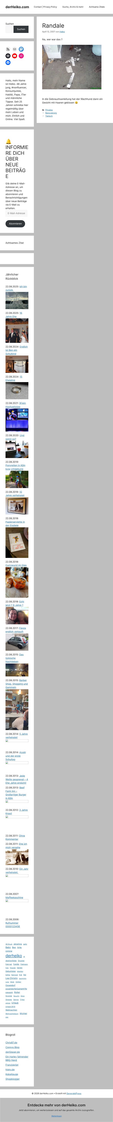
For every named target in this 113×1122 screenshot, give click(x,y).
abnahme (18, 944)
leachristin (22, 978)
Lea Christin (12, 978)
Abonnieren (15, 223)
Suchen (10, 23)
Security (16, 996)
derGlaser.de (13, 1052)
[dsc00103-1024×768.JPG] (71, 92)
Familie (16, 964)
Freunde (13, 968)
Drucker (21, 961)
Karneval (14, 975)
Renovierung (51, 113)
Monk (12, 982)
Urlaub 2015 (10, 1007)
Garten (19, 968)
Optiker (18, 982)
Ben (14, 947)
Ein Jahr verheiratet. (17, 871)
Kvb (20, 975)
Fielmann (24, 964)
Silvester (9, 1000)
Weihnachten (11, 1010)
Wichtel (23, 1013)
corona (9, 951)
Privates (49, 110)
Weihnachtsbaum (12, 1014)
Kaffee (8, 975)
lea (24, 975)
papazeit (9, 992)
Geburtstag (11, 971)
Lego (7, 982)
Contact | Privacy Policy (45, 7)
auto (25, 944)
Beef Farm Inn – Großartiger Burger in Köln (16, 793)
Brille (19, 947)
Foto (7, 968)
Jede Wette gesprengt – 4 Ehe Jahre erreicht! (17, 779)
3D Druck (9, 944)
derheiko (14, 955)
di (24, 957)
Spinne (16, 1000)
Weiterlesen (56, 1116)
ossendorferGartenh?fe (16, 989)
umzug (8, 1003)
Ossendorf (10, 985)
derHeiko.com (17, 7)
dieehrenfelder (11, 961)
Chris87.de (11, 1042)
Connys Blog (12, 1047)
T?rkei (22, 1000)
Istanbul (20, 971)
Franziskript (12, 1065)
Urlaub (15, 1003)
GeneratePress (74, 1093)
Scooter (9, 996)
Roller (17, 992)
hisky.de (10, 1069)
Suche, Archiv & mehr (73, 7)
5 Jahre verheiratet (17, 736)
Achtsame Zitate (97, 7)
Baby (8, 947)
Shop (23, 996)
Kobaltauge (12, 1074)
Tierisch (49, 116)
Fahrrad (9, 964)
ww (7, 1017)
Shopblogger (13, 1079)
